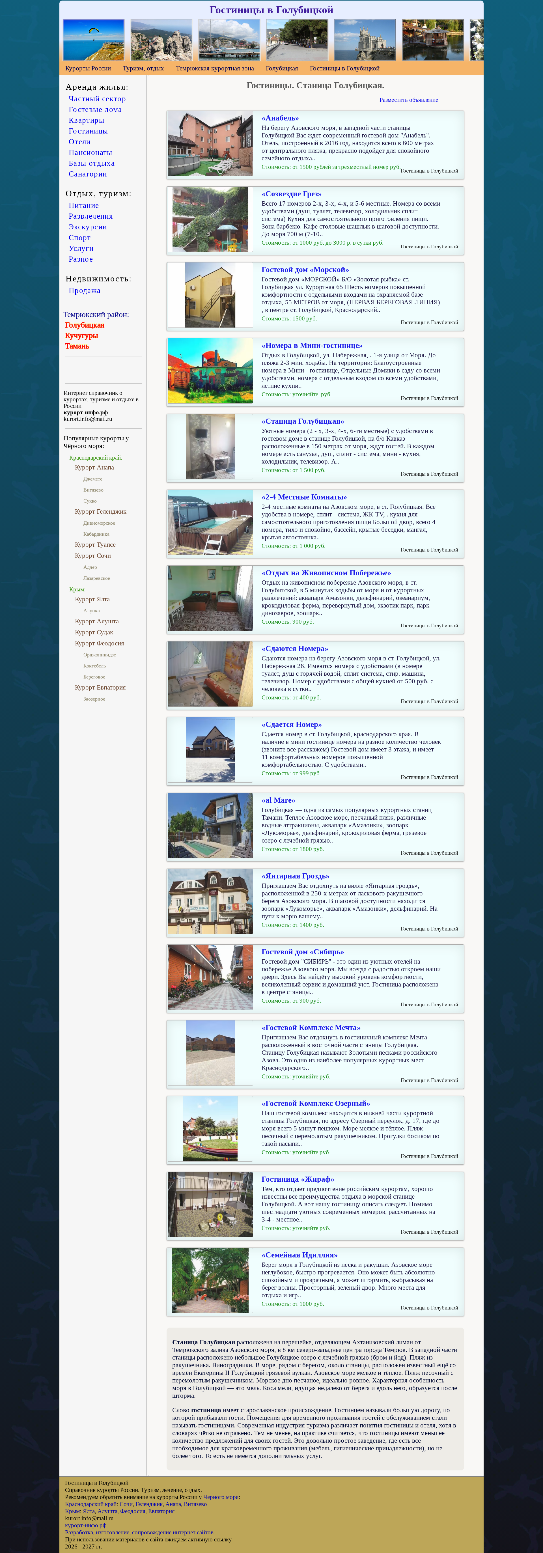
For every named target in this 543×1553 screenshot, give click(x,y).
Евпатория (161, 1511)
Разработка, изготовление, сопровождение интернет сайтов (139, 1532)
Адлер (90, 567)
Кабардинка (96, 534)
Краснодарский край (91, 1504)
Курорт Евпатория (100, 687)
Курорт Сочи (93, 555)
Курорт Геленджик (100, 511)
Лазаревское (96, 578)
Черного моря (221, 1497)
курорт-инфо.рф (86, 1525)
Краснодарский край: (95, 457)
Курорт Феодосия (99, 643)
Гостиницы (88, 131)
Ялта (89, 1511)
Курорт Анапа (94, 467)
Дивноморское (99, 523)
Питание (84, 205)
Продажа (85, 290)
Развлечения (91, 216)
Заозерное (94, 699)
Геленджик (149, 1504)
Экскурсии (88, 226)
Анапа (173, 1504)
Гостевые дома (95, 109)
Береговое (94, 677)
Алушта (107, 1511)
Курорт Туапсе (95, 544)
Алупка (91, 610)
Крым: (77, 589)
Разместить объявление (409, 99)
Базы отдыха (92, 163)
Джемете (92, 479)
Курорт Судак (94, 632)
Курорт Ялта (92, 599)
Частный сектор (97, 98)
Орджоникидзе (99, 655)
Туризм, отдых (143, 68)
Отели (80, 141)
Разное (81, 259)
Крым (72, 1511)
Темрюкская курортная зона (215, 68)
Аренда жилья (96, 86)
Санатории (88, 174)
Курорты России (88, 68)
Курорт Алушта (97, 621)
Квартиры (86, 120)
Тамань (77, 345)
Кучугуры (81, 335)
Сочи (126, 1504)
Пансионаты (91, 152)
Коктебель (94, 666)
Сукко (90, 501)
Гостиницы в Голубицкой (345, 68)
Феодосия (132, 1511)
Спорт (80, 237)
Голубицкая (282, 68)
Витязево (93, 490)
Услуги (81, 248)
